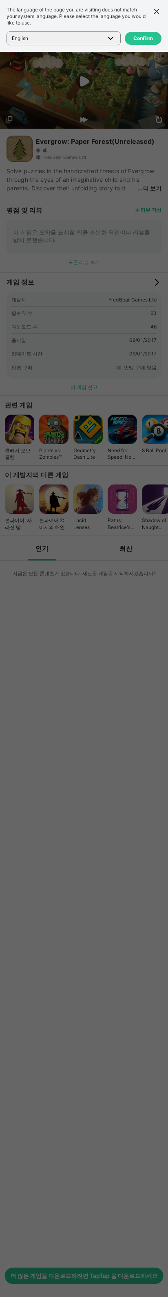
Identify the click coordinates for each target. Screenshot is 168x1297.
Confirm (143, 38)
